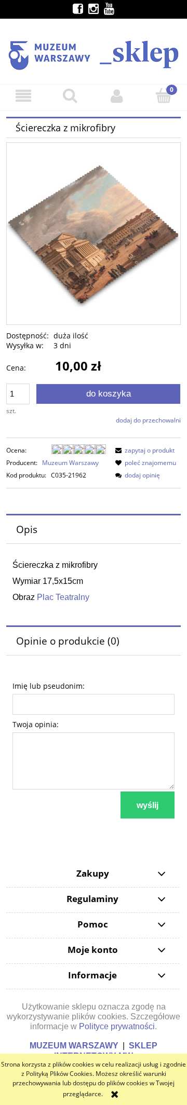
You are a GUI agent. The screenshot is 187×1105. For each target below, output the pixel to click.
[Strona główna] (93, 50)
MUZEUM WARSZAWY (74, 1045)
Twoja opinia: (35, 724)
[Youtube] (109, 9)
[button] (23, 96)
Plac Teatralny (63, 597)
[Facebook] (78, 9)
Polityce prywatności (117, 1026)
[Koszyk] (163, 95)
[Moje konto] (117, 96)
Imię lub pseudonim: (48, 686)
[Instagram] (93, 9)
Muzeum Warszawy (70, 462)
